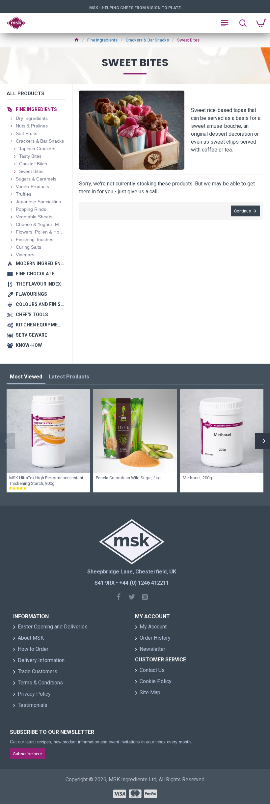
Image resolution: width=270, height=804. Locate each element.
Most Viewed (26, 377)
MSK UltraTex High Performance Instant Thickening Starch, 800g (46, 480)
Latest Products (69, 377)
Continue (242, 210)
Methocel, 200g (197, 477)
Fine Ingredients (102, 40)
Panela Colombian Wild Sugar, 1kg (128, 477)
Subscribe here (27, 753)
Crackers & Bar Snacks (147, 40)
